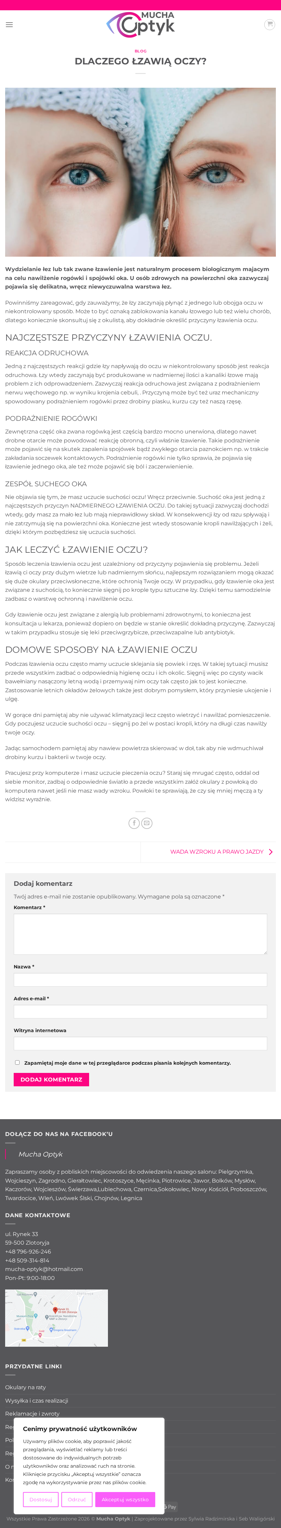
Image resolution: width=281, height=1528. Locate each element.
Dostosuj (40, 1499)
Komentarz (29, 907)
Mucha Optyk (40, 1154)
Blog (140, 51)
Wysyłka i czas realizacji (36, 1400)
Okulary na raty (25, 1387)
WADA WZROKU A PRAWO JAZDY (217, 851)
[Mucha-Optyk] (140, 25)
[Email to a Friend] (146, 823)
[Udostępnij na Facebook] (134, 823)
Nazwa (24, 967)
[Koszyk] (269, 24)
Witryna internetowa (40, 1030)
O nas (13, 1467)
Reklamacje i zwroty (32, 1413)
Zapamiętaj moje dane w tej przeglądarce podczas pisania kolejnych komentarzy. (127, 1063)
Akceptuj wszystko (125, 1499)
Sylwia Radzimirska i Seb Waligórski (231, 1519)
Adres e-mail (31, 998)
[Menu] (9, 24)
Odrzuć (77, 1499)
